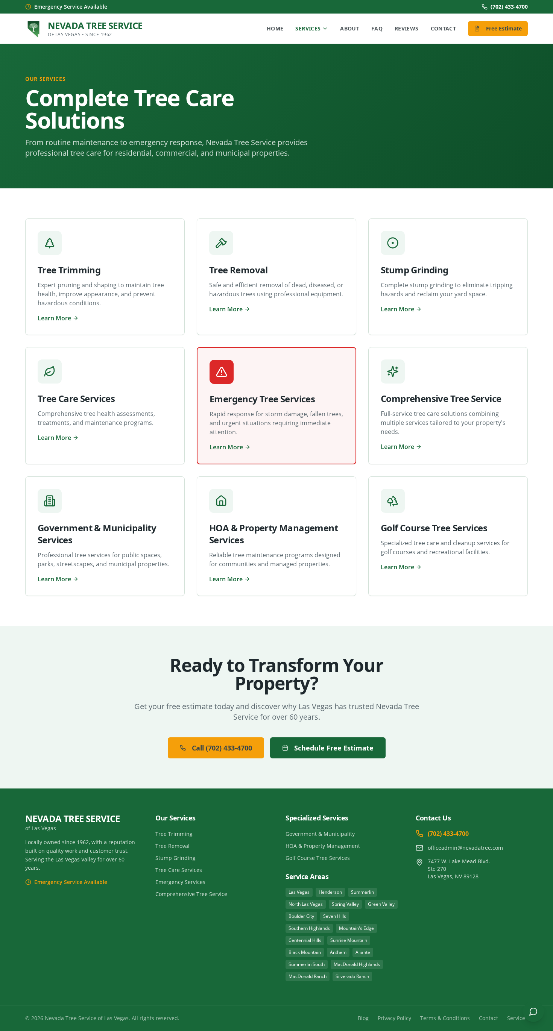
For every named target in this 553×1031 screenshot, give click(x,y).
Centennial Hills (305, 940)
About (349, 28)
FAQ (377, 28)
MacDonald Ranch (308, 976)
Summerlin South (307, 964)
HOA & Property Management (323, 845)
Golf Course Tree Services (318, 857)
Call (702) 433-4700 (222, 747)
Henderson (330, 892)
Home (275, 28)
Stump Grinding (175, 857)
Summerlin (362, 892)
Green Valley (381, 904)
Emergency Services (180, 881)
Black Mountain (305, 952)
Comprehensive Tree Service (191, 894)
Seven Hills (334, 916)
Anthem (338, 952)
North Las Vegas (306, 904)
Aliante (363, 952)
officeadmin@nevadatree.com (465, 847)
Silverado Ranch (352, 976)
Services (308, 28)
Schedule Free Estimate (334, 747)
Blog (363, 1018)
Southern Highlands (309, 928)
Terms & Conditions (445, 1018)
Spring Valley (345, 904)
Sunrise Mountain (348, 940)
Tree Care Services (178, 869)
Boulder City (301, 916)
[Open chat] (533, 1011)
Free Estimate (504, 28)
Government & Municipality (320, 833)
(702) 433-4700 (509, 6)
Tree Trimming (174, 833)
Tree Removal (172, 845)
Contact (443, 28)
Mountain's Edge (356, 928)
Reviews (406, 28)
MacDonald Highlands (357, 964)
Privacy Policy (394, 1018)
